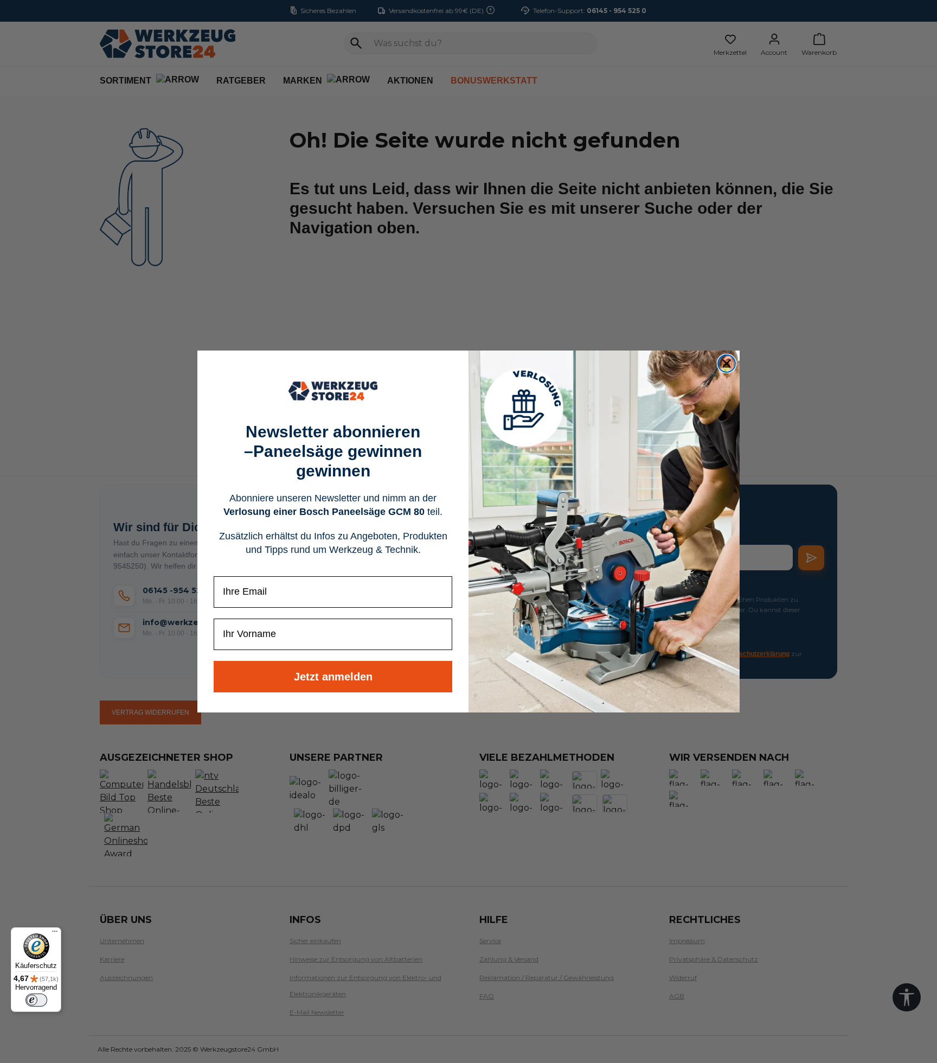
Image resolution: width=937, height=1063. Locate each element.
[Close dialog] (726, 363)
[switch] (36, 1000)
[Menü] (54, 933)
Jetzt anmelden (333, 677)
